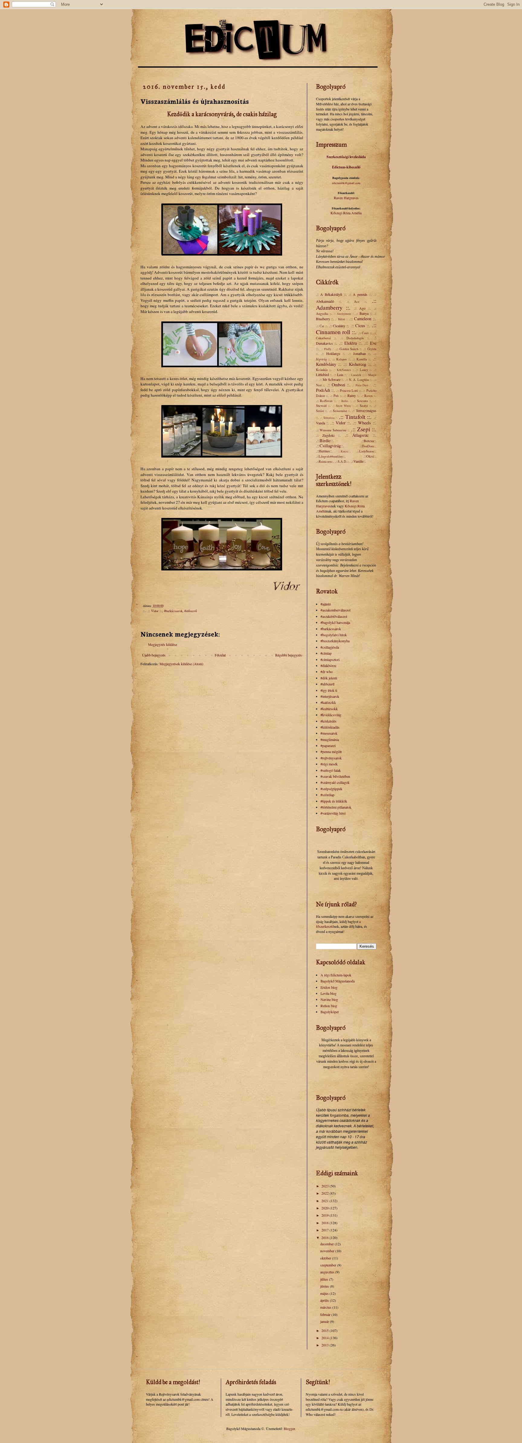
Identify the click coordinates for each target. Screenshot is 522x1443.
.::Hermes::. (324, 451)
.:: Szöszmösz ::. (340, 411)
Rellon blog (329, 1005)
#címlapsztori (330, 659)
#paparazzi (328, 745)
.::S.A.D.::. (342, 461)
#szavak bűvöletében (335, 776)
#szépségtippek (331, 788)
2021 (325, 1200)
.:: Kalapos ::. (341, 359)
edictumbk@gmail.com (346, 183)
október (326, 1258)
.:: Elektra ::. (350, 343)
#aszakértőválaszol (334, 616)
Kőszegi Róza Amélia (346, 212)
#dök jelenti (329, 677)
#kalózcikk (328, 702)
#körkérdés (329, 721)
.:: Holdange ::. (333, 353)
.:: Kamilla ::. (362, 359)
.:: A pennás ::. (360, 294)
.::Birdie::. (325, 440)
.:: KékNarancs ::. (344, 370)
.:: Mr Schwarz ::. (331, 379)
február (325, 1314)
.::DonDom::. (367, 446)
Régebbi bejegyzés (288, 655)
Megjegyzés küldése (162, 644)
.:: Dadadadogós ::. (355, 338)
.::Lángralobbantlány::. (331, 456)
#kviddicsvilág (331, 714)
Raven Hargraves (346, 197)
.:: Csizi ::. (365, 333)
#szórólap (327, 794)
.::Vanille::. (358, 461)
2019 (325, 1215)
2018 (325, 1222)
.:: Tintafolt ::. (355, 416)
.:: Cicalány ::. (339, 325)
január (325, 1321)
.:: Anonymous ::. (344, 314)
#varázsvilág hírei (333, 813)
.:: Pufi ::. (336, 396)
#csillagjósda (330, 647)
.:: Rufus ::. (345, 401)
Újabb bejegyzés (154, 655)
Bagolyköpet (330, 1011)
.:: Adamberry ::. (346, 304)
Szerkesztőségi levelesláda (346, 156)
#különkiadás (330, 727)
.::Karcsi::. (344, 451)
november (327, 1250)
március (326, 1307)
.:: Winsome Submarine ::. (333, 430)
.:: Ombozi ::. (338, 385)
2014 (325, 1337)
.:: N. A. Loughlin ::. (359, 380)
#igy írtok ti (329, 690)
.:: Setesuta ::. (362, 401)
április (325, 1300)
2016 (325, 1237)
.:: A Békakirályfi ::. (331, 294)
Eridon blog (329, 987)
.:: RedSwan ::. (326, 401)
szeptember (328, 1265)
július (324, 1279)
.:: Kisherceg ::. (357, 364)
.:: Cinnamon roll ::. (346, 328)
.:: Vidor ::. (154, 611)
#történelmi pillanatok (336, 807)
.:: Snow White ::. (343, 406)
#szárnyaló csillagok (335, 782)
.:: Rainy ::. (351, 395)
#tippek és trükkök (334, 801)
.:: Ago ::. (362, 308)
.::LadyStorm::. (366, 451)
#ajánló (326, 604)
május (325, 1293)
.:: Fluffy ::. (328, 349)
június (325, 1286)
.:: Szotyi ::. (364, 406)
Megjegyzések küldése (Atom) (181, 663)
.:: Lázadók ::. (356, 375)
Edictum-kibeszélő (346, 167)
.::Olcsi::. (369, 456)
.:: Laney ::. (364, 370)
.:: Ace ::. (356, 301)
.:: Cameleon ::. (362, 318)
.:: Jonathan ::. (359, 353)
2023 (325, 1185)
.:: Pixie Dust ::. (362, 385)
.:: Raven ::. (368, 396)
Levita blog (329, 993)
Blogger (289, 1428)
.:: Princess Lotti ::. (349, 390)
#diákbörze (328, 665)
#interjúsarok (330, 696)
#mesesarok (329, 733)
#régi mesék (329, 763)
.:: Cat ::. (322, 326)
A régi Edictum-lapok (336, 974)
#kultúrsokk (329, 708)
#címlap (326, 653)
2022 (325, 1193)
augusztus (327, 1271)
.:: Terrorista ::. (329, 418)
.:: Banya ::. (364, 313)
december (327, 1243)
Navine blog (329, 999)
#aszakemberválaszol (335, 610)
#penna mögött (331, 751)
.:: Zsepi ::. (363, 429)
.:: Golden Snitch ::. (349, 349)
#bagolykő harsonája (335, 622)
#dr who (327, 671)
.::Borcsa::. (368, 440)
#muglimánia (330, 739)
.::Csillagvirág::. (330, 446)
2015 (325, 1330)
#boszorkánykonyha (335, 640)
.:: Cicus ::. (360, 325)
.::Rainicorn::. (325, 461)
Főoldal (220, 655)
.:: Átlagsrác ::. (360, 435)
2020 (325, 1207)
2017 (325, 1230)
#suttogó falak (331, 770)
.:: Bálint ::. (341, 319)
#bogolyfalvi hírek (334, 634)
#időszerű (190, 611)
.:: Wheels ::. (364, 423)
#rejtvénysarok (331, 757)
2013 (325, 1344)
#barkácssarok (173, 611)
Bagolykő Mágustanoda (338, 980)
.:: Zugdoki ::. (328, 435)
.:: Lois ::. (340, 374)
